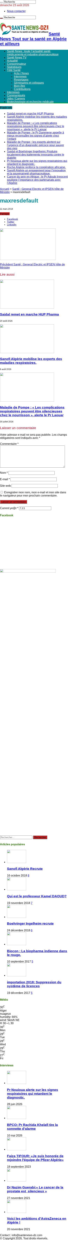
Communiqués (16, 95)
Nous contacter (16, 11)
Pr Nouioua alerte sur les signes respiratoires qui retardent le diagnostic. (32, 1093)
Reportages (21, 79)
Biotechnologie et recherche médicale (30, 101)
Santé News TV (17, 57)
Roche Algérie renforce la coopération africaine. (36, 167)
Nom (4, 472)
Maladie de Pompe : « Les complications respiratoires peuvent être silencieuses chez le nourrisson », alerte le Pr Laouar (35, 126)
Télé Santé (14, 70)
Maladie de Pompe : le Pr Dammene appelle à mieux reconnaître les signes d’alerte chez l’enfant (35, 135)
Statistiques (14, 67)
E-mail (5, 479)
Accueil (4, 188)
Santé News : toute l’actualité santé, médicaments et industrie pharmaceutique (33, 53)
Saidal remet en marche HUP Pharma (30, 113)
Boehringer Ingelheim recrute (30, 923)
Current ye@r (9, 508)
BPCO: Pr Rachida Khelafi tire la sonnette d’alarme (32, 1127)
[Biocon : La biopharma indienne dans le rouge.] (16, 944)
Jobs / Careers (16, 98)
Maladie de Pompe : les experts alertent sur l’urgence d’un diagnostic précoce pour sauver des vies (35, 145)
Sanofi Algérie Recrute (25, 869)
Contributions (22, 89)
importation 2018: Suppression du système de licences (34, 984)
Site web (5, 485)
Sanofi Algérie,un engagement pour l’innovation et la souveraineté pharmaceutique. (36, 172)
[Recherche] (1, 2)
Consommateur (16, 63)
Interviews (20, 76)
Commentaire (9, 443)
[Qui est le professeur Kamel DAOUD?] (16, 889)
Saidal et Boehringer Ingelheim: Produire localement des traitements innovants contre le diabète (35, 154)
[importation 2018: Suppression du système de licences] (16, 975)
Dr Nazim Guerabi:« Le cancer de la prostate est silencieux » (35, 1189)
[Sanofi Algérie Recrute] (16, 862)
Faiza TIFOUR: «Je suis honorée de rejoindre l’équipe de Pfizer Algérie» (35, 1158)
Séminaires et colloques (29, 82)
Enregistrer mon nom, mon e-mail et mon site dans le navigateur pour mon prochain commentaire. (33, 494)
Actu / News (21, 73)
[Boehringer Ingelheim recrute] (16, 916)
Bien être (19, 85)
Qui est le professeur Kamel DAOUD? (37, 896)
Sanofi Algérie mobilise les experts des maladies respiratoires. (31, 361)
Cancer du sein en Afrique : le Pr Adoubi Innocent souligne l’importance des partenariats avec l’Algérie (37, 179)
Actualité (12, 60)
